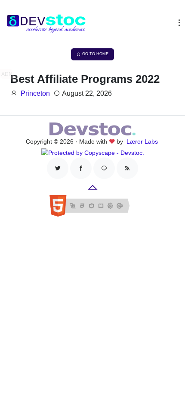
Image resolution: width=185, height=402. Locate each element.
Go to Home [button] (95, 54)
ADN (6, 74)
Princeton (35, 93)
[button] (177, 24)
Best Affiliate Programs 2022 (85, 79)
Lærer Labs (142, 141)
